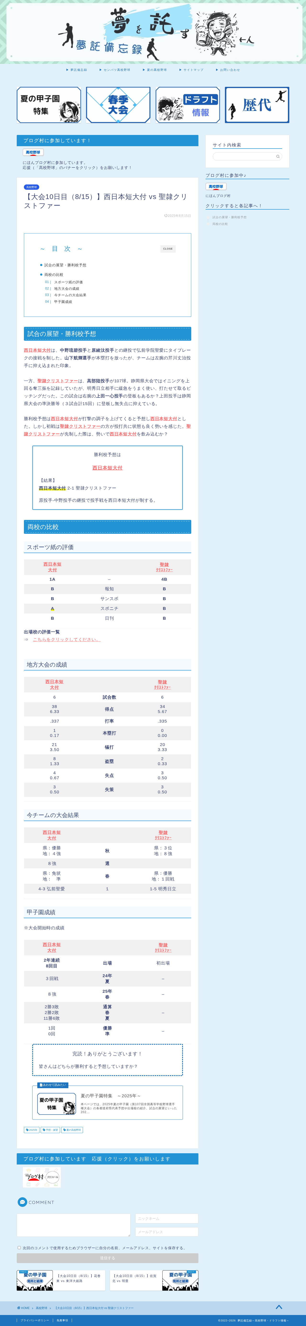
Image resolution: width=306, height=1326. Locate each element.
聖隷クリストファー (58, 381)
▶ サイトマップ (191, 70)
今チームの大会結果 (70, 295)
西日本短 (53, 564)
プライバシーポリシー (35, 1320)
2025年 (32, 1130)
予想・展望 (51, 1130)
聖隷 (164, 564)
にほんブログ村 (218, 196)
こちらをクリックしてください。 (67, 639)
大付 (52, 570)
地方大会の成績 (66, 288)
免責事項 (62, 1320)
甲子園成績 (63, 302)
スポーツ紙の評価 (68, 282)
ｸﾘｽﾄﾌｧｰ (164, 570)
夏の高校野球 (73, 1130)
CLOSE (168, 248)
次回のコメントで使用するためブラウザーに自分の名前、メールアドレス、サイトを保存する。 (105, 1248)
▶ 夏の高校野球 (154, 70)
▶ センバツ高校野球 (115, 70)
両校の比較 (54, 275)
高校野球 (31, 187)
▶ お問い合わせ (228, 70)
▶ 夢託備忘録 (76, 70)
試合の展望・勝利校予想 (65, 265)
